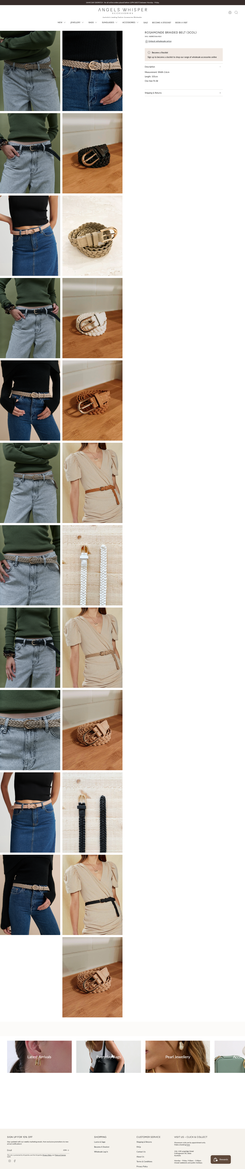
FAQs (139, 1147)
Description (150, 67)
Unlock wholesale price (159, 41)
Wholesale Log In (101, 1152)
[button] (62, 23)
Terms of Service (60, 1155)
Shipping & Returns (153, 93)
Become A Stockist (101, 1147)
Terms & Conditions (144, 1161)
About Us (140, 1157)
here (188, 1145)
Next (241, 1057)
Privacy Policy (47, 1155)
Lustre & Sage (99, 1142)
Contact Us (141, 1152)
